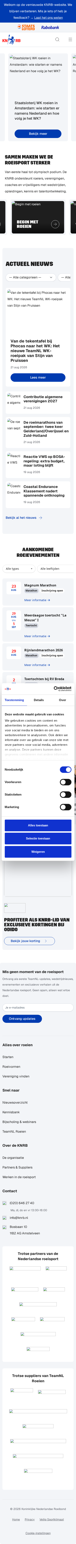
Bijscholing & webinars (19, 1122)
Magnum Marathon (40, 585)
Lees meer (38, 377)
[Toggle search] (57, 39)
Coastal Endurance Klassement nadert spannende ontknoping (44, 491)
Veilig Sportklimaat (52, 1519)
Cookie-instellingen (38, 1533)
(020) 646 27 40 (22, 1203)
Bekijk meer (38, 134)
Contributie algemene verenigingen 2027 (43, 399)
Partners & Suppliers (17, 1167)
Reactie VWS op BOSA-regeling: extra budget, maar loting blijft (44, 461)
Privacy (30, 1519)
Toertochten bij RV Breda (44, 679)
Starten (7, 1057)
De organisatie (13, 1158)
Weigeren (38, 851)
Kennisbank (11, 1112)
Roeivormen (11, 1067)
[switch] (65, 782)
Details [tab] (39, 700)
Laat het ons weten (48, 18)
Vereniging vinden (15, 1076)
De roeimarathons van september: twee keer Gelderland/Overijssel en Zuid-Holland (46, 429)
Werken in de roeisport (19, 1177)
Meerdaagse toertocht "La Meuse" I (45, 617)
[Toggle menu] (70, 39)
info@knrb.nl (19, 1218)
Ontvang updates (22, 1019)
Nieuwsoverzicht (15, 1102)
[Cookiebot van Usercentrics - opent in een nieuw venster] (54, 688)
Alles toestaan (38, 825)
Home (16, 1519)
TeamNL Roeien (14, 1131)
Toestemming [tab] (14, 700)
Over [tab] (62, 700)
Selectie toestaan (38, 838)
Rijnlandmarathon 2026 (43, 650)
